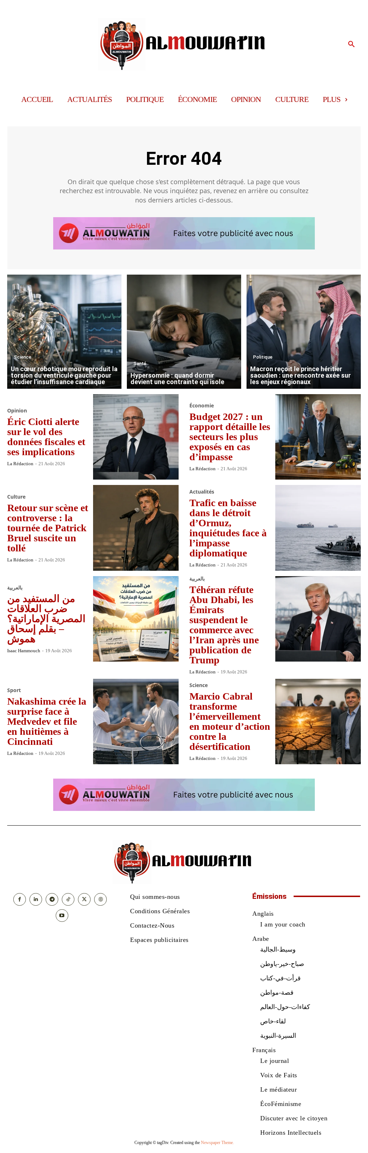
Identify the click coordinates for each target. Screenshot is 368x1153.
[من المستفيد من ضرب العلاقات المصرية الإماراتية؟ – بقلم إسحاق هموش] (136, 619)
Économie (201, 405)
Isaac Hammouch (23, 650)
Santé (139, 363)
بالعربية (15, 587)
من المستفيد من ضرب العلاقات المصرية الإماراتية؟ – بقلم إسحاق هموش (46, 618)
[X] (84, 899)
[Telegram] (52, 899)
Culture (16, 496)
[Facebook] (19, 899)
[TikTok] (68, 899)
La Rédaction (20, 463)
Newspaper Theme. (217, 1142)
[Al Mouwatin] (184, 44)
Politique (262, 357)
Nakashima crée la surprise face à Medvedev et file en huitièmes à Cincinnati (46, 721)
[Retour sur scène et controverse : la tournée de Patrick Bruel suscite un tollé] (136, 528)
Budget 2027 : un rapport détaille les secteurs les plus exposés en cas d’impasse (229, 436)
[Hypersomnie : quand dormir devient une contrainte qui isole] (184, 332)
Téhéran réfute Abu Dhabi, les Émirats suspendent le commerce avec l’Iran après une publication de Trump (224, 625)
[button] (351, 44)
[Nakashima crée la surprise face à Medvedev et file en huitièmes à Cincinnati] (136, 722)
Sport (14, 690)
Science (22, 357)
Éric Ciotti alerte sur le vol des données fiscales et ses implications (46, 436)
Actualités (201, 491)
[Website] (100, 899)
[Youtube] (62, 915)
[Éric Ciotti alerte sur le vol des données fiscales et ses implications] (136, 437)
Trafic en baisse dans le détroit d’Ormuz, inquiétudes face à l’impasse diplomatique (228, 528)
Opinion (17, 410)
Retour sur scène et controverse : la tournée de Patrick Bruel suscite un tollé (47, 528)
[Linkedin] (35, 899)
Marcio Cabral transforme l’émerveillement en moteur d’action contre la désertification (229, 721)
